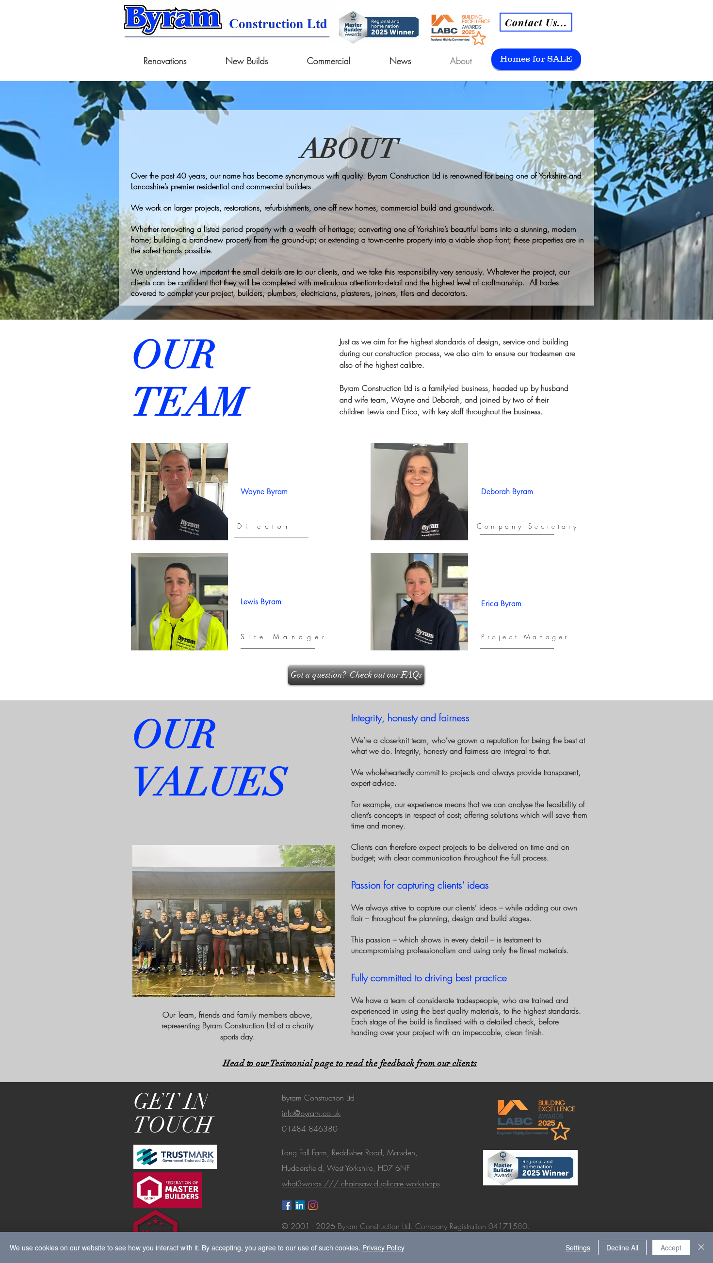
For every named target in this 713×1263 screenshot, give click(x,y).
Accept (671, 1247)
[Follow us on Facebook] (287, 1205)
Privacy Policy (383, 1247)
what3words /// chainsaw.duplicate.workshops (361, 1183)
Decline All (622, 1247)
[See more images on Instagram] (313, 1205)
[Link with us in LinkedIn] (300, 1205)
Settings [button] (578, 1247)
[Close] (701, 1247)
